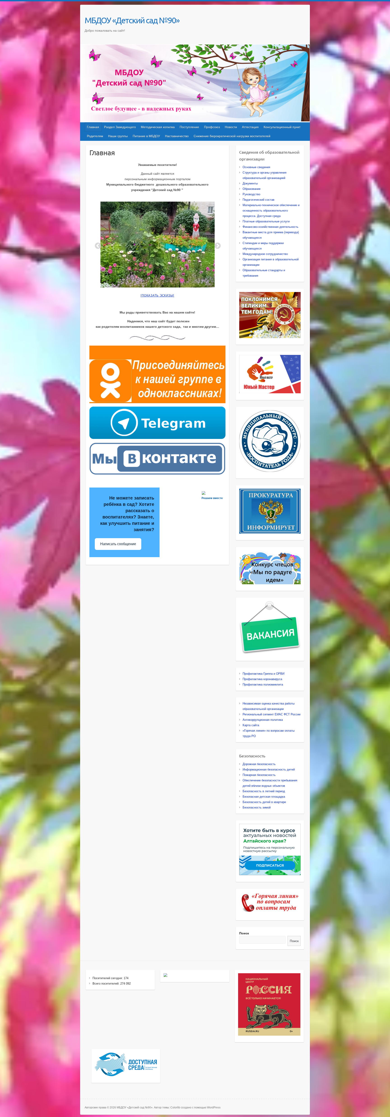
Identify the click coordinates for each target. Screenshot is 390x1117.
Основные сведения (256, 167)
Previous (96, 244)
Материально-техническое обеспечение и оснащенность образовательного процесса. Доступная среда (271, 210)
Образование (251, 189)
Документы (250, 183)
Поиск (244, 933)
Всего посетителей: (106, 983)
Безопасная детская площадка (264, 796)
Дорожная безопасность (259, 764)
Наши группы (118, 136)
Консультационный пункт (282, 127)
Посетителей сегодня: (108, 978)
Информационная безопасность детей (269, 769)
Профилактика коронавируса (262, 679)
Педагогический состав (258, 199)
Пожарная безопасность (259, 775)
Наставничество (177, 136)
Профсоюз (212, 127)
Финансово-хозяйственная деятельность (270, 227)
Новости (231, 127)
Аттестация (250, 127)
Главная (93, 127)
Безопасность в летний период (264, 791)
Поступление (189, 127)
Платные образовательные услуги (266, 221)
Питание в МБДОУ (146, 136)
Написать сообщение (118, 544)
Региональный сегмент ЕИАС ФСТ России (271, 714)
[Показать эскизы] (157, 295)
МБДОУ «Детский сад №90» (132, 20)
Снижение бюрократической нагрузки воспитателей (232, 136)
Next (216, 244)
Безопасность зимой (257, 807)
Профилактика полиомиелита (263, 684)
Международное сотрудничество (265, 254)
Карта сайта (251, 725)
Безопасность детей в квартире (264, 802)
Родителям (95, 136)
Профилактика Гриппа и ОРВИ (263, 673)
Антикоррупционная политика (263, 719)
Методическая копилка (158, 127)
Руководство (251, 194)
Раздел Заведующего (120, 127)
